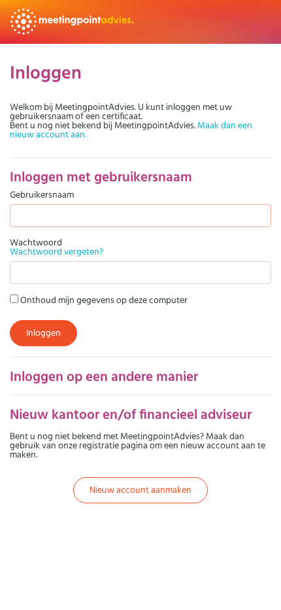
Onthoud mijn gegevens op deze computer (103, 299)
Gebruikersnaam (42, 194)
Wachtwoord (56, 247)
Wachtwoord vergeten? (56, 251)
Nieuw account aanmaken (140, 489)
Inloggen (43, 332)
